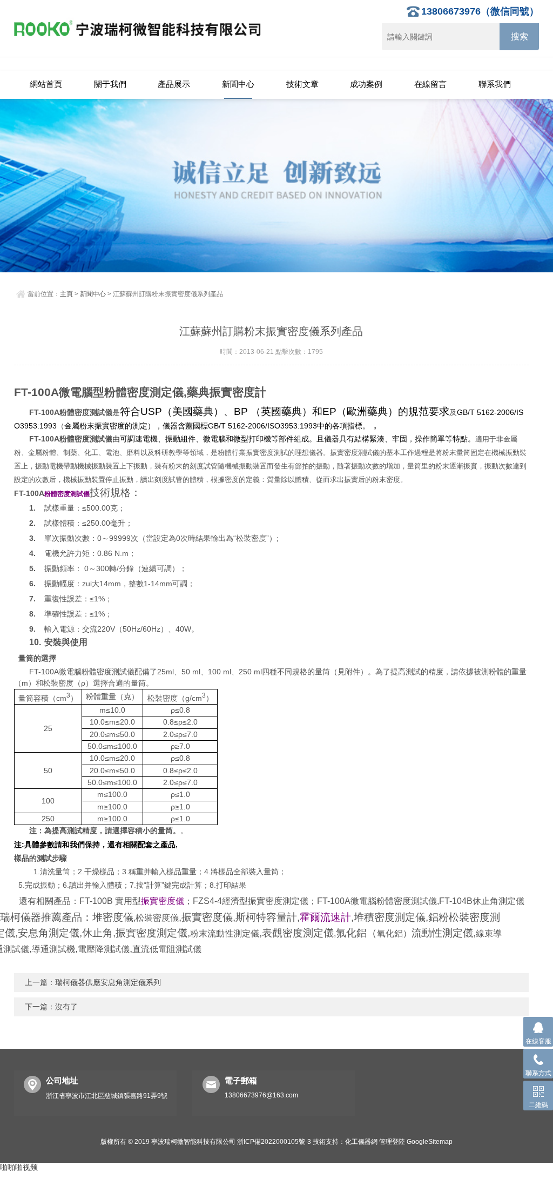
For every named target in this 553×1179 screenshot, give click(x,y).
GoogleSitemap (430, 1141)
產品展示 (174, 84)
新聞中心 (238, 84)
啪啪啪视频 (19, 1167)
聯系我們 (494, 84)
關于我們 (110, 84)
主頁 (66, 294)
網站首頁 (46, 84)
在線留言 (430, 84)
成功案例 (366, 84)
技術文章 (302, 84)
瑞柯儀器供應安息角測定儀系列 (108, 982)
